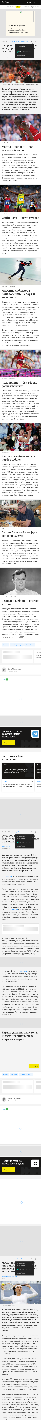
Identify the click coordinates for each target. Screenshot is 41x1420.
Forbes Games (12, 7)
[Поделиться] (35, 41)
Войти (29, 2)
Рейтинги (25, 7)
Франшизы (35, 7)
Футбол (5, 770)
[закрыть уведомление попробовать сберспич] (32, 46)
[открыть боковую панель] (33, 2)
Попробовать (21, 55)
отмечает (23, 960)
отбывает (14, 898)
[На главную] (6, 2)
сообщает (9, 865)
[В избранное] (38, 41)
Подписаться (8, 732)
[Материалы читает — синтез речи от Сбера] (32, 41)
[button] (38, 2)
